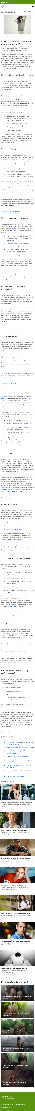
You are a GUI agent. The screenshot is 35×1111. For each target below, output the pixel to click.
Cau (2, 6)
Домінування (10, 244)
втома (28, 423)
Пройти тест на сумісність (8, 498)
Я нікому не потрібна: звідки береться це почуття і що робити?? (17, 803)
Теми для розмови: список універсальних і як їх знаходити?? (15, 913)
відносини (4, 37)
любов (9, 96)
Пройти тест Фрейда (7, 733)
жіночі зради (26, 181)
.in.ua (4, 2)
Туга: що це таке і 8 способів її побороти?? (14, 969)
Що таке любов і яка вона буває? (16, 776)
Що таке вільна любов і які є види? (17, 739)
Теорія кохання (11, 37)
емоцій (29, 365)
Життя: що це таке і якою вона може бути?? (14, 830)
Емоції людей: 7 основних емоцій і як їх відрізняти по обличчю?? (17, 858)
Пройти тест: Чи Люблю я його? (9, 383)
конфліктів (16, 529)
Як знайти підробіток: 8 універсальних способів (15, 941)
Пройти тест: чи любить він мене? (10, 211)
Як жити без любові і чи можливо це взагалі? (20, 747)
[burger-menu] (33, 6)
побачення (4, 489)
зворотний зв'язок (6, 1107)
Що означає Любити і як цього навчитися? (19, 756)
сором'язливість (13, 606)
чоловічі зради (17, 228)
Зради (8, 522)
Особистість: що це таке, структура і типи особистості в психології (14, 886)
